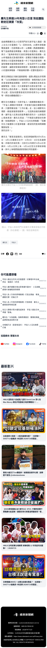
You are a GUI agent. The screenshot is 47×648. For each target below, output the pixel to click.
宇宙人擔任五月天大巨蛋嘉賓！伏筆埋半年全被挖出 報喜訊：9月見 (20, 280)
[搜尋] (43, 9)
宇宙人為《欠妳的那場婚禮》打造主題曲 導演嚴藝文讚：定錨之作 (20, 296)
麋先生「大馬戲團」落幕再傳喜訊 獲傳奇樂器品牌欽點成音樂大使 (20, 318)
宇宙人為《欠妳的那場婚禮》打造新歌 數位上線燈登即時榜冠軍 (20, 303)
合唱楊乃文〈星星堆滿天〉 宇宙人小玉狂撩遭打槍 (20, 326)
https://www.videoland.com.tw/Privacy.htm (28, 636)
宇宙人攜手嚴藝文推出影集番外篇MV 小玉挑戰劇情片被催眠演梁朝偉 (21, 288)
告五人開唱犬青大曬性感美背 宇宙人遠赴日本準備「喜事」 (20, 311)
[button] (38, 33)
